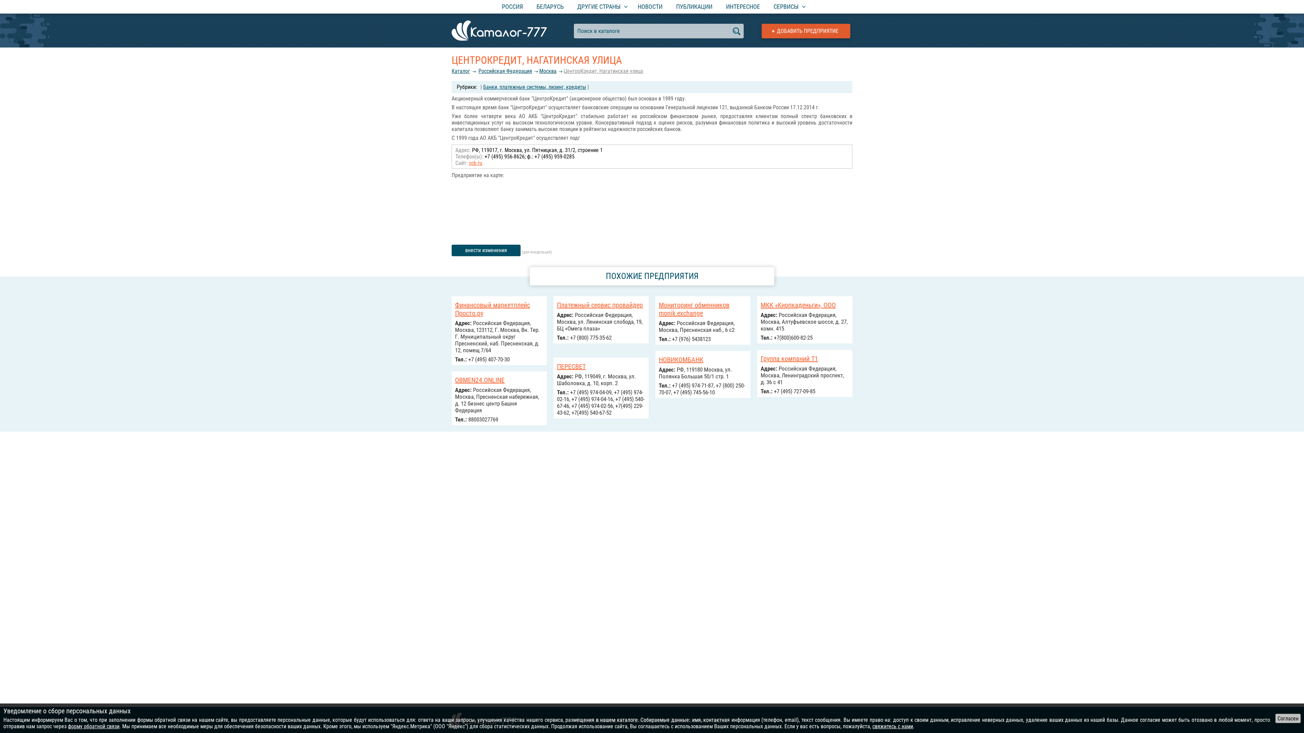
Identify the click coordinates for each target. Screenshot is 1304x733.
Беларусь (550, 6)
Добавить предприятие (807, 31)
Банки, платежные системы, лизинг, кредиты (534, 87)
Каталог (461, 71)
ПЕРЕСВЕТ (571, 366)
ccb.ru (475, 163)
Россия (512, 6)
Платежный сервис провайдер (600, 305)
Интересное (743, 6)
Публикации (694, 6)
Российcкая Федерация (505, 71)
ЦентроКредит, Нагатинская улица (603, 71)
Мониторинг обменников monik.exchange (694, 309)
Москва (548, 71)
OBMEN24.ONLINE (480, 380)
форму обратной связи (94, 726)
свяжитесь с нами (892, 726)
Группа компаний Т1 (789, 359)
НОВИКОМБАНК (681, 360)
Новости (650, 6)
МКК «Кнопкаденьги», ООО (798, 305)
